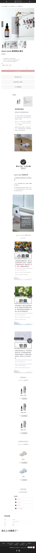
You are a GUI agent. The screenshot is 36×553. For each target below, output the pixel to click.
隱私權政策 (23, 543)
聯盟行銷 (10, 544)
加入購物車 (18, 70)
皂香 (10, 65)
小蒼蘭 (3, 65)
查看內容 (24, 398)
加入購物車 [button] (24, 415)
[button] (23, 499)
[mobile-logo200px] (18, 0)
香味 (2, 63)
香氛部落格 (22, 544)
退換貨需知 (17, 543)
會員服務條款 (29, 543)
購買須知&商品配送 (10, 543)
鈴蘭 (7, 65)
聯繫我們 (3, 543)
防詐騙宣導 (16, 544)
